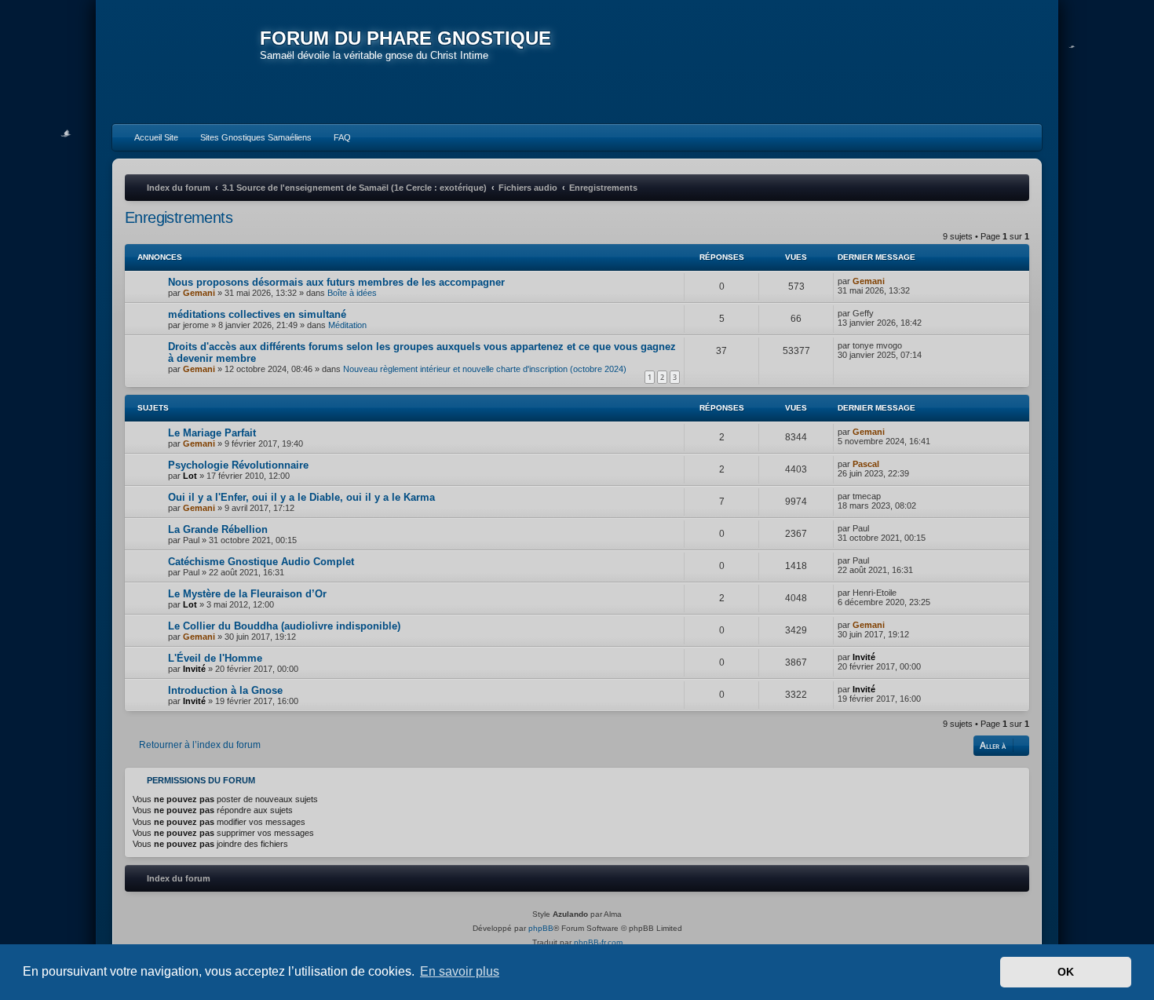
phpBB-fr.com (598, 942)
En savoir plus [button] (459, 971)
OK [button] (1065, 971)
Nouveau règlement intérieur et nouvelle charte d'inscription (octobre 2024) (484, 369)
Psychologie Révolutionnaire (238, 465)
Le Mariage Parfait (212, 433)
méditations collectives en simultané (257, 314)
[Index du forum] (186, 63)
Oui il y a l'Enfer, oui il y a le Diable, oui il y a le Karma (301, 497)
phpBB (540, 928)
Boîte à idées (352, 292)
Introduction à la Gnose (225, 690)
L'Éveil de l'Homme (215, 658)
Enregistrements (178, 217)
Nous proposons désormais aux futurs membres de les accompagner (336, 282)
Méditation (347, 325)
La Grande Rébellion (218, 529)
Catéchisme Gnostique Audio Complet (261, 562)
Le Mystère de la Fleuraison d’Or (247, 594)
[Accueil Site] (957, 61)
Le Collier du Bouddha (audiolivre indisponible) (284, 626)
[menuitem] (149, 137)
